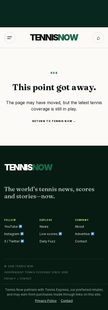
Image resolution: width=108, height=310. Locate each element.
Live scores (49, 234)
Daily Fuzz (47, 241)
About (79, 226)
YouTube (11, 226)
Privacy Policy (46, 301)
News (44, 226)
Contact (81, 241)
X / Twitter (12, 241)
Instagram (12, 234)
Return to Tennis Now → (54, 121)
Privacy (10, 278)
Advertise (83, 234)
